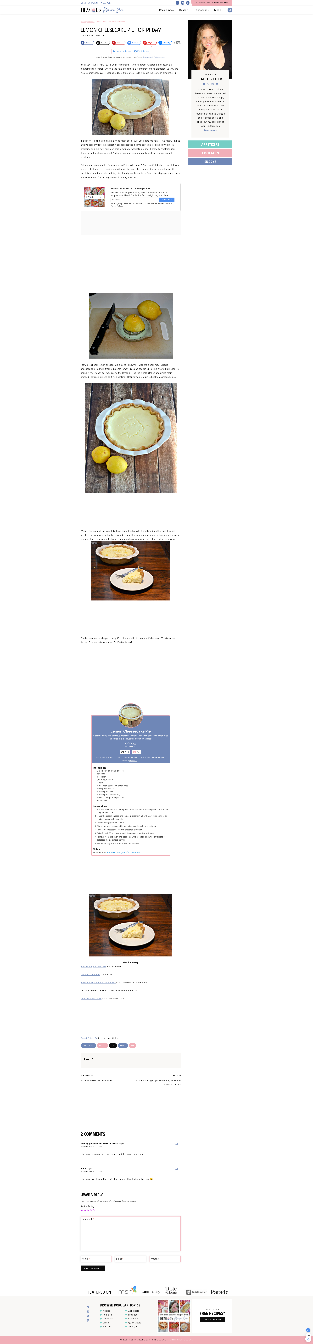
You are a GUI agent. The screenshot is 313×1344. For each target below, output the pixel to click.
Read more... (210, 130)
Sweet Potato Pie (89, 1038)
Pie (103, 35)
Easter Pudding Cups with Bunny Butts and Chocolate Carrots (158, 1080)
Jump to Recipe (123, 51)
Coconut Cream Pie (90, 974)
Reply (176, 1144)
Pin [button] (137, 752)
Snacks (210, 161)
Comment (88, 1219)
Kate (83, 1168)
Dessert (98, 35)
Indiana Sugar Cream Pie (93, 966)
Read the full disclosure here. (154, 57)
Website (155, 1258)
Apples (106, 1311)
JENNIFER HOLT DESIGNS (180, 1339)
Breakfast (133, 1314)
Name (86, 1258)
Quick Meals (134, 1322)
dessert (102, 1045)
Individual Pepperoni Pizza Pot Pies (98, 982)
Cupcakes (108, 1318)
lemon (122, 1045)
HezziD (88, 1059)
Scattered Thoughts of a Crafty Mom (123, 852)
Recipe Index (166, 10)
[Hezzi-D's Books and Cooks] (102, 10)
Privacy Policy (106, 3)
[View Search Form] (230, 10)
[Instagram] (182, 3)
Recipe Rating (87, 1206)
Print (126, 752)
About (83, 3)
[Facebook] (177, 3)
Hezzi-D (133, 760)
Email (119, 1258)
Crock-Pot (133, 1318)
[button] (126, 743)
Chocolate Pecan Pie (91, 998)
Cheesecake (88, 1045)
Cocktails (210, 153)
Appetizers (210, 144)
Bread (106, 1322)
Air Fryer (132, 1326)
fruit (112, 1045)
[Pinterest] (188, 3)
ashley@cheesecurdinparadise (99, 1143)
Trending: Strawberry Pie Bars (212, 3)
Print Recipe (143, 51)
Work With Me (93, 3)
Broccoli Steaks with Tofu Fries (96, 1078)
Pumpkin (107, 1314)
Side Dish (107, 1326)
